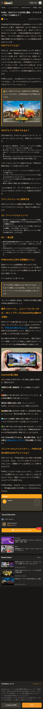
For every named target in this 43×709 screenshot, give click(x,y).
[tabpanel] (21, 694)
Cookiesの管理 (11, 705)
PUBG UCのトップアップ (15, 440)
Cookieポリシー (37, 683)
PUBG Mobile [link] (25, 7)
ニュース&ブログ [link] (13, 7)
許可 (32, 705)
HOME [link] (3, 7)
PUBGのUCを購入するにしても (16, 328)
